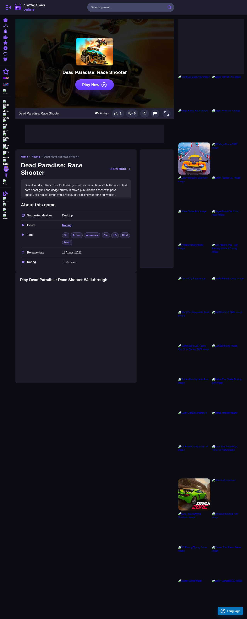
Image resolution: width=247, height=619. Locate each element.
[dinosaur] (5, 109)
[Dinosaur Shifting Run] (228, 528)
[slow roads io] (228, 494)
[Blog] (5, 193)
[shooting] (5, 116)
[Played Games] (5, 48)
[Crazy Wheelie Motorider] (194, 192)
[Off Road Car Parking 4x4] (194, 461)
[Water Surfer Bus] (194, 226)
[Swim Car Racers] (194, 427)
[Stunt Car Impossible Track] (194, 326)
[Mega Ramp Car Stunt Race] (228, 226)
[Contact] (5, 199)
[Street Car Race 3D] (228, 595)
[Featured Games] (5, 42)
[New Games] (5, 25)
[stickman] (5, 103)
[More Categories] (5, 90)
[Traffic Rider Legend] (228, 293)
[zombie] (5, 168)
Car (106, 235)
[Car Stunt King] (228, 360)
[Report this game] (155, 113)
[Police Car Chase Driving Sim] (228, 394)
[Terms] (5, 204)
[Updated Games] (5, 53)
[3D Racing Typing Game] (194, 562)
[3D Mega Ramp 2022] (228, 158)
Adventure (92, 235)
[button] (166, 113)
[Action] (5, 71)
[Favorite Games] (5, 59)
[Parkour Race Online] (194, 259)
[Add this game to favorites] (144, 113)
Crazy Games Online (29, 7)
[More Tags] (5, 181)
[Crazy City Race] (194, 293)
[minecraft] (5, 155)
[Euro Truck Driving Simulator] (194, 528)
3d (65, 235)
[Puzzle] (5, 84)
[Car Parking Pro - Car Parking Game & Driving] (228, 259)
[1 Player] (5, 142)
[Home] (5, 20)
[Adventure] (5, 78)
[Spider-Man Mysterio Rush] (194, 394)
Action (76, 235)
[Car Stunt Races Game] (194, 158)
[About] (5, 210)
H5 (115, 235)
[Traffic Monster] (228, 427)
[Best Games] (5, 31)
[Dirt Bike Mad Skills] (228, 326)
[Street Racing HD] (228, 192)
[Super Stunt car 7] (228, 125)
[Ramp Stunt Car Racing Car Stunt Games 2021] (194, 360)
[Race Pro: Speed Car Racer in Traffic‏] (228, 461)
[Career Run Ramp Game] (228, 562)
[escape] (5, 136)
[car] (5, 123)
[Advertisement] (94, 133)
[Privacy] (5, 216)
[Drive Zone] (194, 494)
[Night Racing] (194, 595)
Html (125, 235)
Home (24, 156)
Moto (67, 242)
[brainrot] (5, 175)
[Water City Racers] (228, 91)
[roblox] (5, 162)
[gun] (5, 129)
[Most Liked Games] (5, 36)
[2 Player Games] (5, 149)
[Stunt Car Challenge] (194, 91)
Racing (36, 156)
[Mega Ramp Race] (194, 125)
